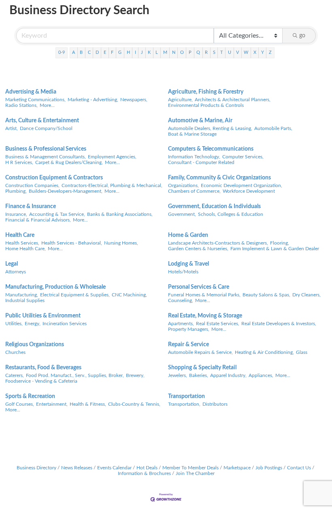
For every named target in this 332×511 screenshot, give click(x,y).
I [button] (135, 52)
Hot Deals (146, 467)
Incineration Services (65, 323)
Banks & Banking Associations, (120, 214)
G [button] (119, 52)
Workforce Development (249, 191)
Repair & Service (188, 344)
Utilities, (14, 323)
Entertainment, (52, 404)
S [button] (214, 52)
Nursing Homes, (121, 243)
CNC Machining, (129, 294)
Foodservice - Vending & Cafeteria (41, 381)
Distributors (215, 404)
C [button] (89, 52)
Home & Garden (188, 235)
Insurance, (16, 214)
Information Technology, (194, 156)
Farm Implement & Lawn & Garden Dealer (274, 248)
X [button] (254, 52)
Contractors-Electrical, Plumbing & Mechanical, (112, 185)
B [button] (81, 52)
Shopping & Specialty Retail (202, 367)
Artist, (11, 128)
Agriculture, (180, 99)
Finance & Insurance (30, 206)
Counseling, (180, 300)
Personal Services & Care (198, 287)
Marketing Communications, (35, 99)
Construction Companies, (32, 185)
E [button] (105, 52)
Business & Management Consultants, (45, 156)
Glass (301, 352)
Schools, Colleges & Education (230, 214)
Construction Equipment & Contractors (54, 178)
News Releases (76, 467)
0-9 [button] (61, 52)
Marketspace (237, 467)
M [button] (165, 52)
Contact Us (299, 467)
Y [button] (262, 52)
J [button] (142, 52)
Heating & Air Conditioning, (264, 352)
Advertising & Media (30, 92)
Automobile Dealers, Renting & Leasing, (210, 128)
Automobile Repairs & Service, (200, 352)
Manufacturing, (21, 294)
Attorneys (15, 271)
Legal (11, 264)
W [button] (246, 52)
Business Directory (36, 467)
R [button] (206, 52)
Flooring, (279, 243)
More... (47, 105)
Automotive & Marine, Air (200, 120)
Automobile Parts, (273, 128)
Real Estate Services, (217, 323)
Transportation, (184, 404)
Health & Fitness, (88, 404)
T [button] (221, 52)
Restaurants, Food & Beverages (43, 367)
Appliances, (261, 375)
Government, (182, 214)
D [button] (97, 52)
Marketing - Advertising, (93, 99)
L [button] (156, 52)
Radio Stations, (21, 105)
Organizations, (183, 185)
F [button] (112, 52)
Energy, (32, 323)
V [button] (237, 52)
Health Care (19, 235)
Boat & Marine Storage (192, 134)
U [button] (229, 52)
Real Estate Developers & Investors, (278, 323)
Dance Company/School (46, 128)
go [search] (302, 35)
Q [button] (198, 52)
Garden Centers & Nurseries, (198, 248)
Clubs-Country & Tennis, (134, 404)
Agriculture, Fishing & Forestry (205, 92)
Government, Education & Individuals (214, 206)
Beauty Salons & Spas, (266, 294)
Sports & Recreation (30, 396)
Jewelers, (177, 375)
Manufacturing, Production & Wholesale (55, 287)
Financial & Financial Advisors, (38, 219)
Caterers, (14, 375)
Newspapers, (133, 99)
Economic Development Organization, (241, 185)
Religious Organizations (34, 344)
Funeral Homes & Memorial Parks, (204, 294)
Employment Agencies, (112, 156)
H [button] (128, 52)
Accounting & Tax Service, (57, 214)
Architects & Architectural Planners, (232, 99)
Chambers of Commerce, (194, 191)
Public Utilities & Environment (43, 316)
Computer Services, (243, 156)
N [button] (173, 52)
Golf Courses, (19, 404)
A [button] (73, 52)
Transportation (186, 396)
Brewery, (135, 375)
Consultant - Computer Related (201, 162)
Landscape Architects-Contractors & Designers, (218, 243)
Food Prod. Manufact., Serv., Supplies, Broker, (75, 375)
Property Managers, (188, 329)
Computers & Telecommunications (210, 149)
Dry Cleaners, (306, 294)
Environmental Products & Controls (206, 105)
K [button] (149, 52)
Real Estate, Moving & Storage (205, 316)
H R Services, (19, 162)
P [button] (190, 52)
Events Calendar (114, 467)
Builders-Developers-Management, (65, 191)
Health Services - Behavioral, (71, 243)
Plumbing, (16, 191)
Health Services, (22, 243)
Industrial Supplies (25, 300)
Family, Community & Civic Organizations (219, 178)
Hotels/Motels (183, 271)
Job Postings (268, 467)
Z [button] (270, 52)
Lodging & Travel (188, 264)
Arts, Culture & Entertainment (42, 120)
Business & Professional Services (45, 149)
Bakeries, (198, 375)
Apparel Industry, (228, 375)
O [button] (182, 52)
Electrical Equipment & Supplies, (75, 294)
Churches (15, 352)
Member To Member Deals (190, 467)
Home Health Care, (25, 248)
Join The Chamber (195, 473)
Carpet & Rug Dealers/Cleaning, (69, 162)
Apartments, (181, 323)
